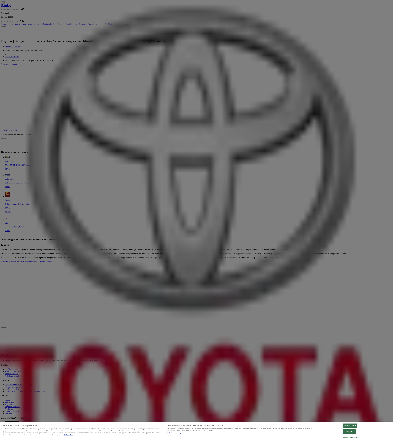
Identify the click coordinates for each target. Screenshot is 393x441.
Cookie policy (68, 435)
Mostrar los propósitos (350, 437)
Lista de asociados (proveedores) (178, 433)
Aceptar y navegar (350, 425)
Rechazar (349, 431)
